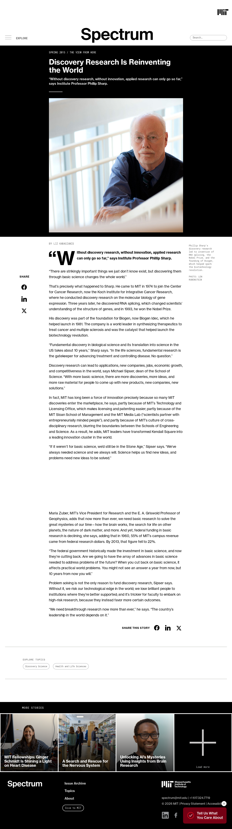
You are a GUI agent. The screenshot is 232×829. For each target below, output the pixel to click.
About (69, 798)
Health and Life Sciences (70, 666)
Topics (70, 791)
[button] (29, 743)
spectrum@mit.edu (174, 798)
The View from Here (83, 52)
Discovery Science (36, 666)
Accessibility (215, 803)
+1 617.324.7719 (199, 798)
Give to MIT (73, 808)
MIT (175, 803)
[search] (208, 37)
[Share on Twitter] (24, 311)
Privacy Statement (192, 803)
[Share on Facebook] (24, 287)
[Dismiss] (224, 803)
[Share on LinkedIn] (24, 299)
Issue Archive (75, 783)
